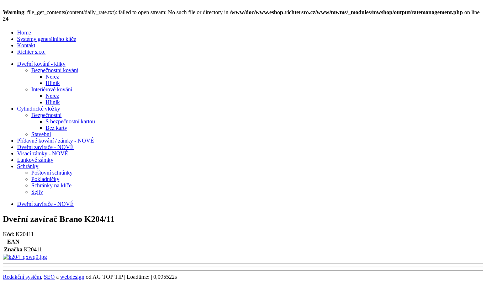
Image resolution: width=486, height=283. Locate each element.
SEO (49, 277)
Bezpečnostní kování (54, 70)
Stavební (41, 134)
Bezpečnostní (46, 115)
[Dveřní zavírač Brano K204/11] (25, 257)
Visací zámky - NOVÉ (42, 153)
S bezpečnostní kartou (70, 121)
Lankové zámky (35, 160)
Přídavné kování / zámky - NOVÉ (55, 141)
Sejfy (37, 192)
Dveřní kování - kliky (41, 64)
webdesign (72, 277)
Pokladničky (45, 179)
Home (24, 33)
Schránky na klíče (51, 185)
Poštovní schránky (52, 173)
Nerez (52, 77)
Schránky (27, 166)
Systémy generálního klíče (46, 39)
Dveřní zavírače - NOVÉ (45, 147)
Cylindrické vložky (38, 109)
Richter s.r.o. (31, 52)
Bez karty (56, 128)
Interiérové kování (51, 89)
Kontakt (26, 45)
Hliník (53, 83)
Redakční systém (22, 277)
